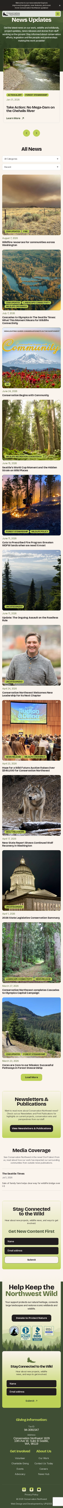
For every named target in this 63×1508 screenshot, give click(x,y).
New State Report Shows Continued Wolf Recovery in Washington (27, 844)
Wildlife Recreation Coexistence (24, 456)
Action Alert (15, 95)
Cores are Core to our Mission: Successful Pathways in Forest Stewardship (27, 1067)
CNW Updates (13, 231)
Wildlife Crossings (16, 306)
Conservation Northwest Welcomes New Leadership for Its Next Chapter (27, 694)
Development (33, 1503)
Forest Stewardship (36, 95)
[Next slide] (36, 133)
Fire (25, 231)
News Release (13, 757)
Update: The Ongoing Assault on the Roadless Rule (30, 619)
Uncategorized (14, 607)
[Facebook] (31, 1489)
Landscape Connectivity (36, 302)
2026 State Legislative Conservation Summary (31, 917)
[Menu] (57, 14)
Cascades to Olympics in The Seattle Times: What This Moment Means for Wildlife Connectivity (29, 320)
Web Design (17, 1503)
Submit (31, 1259)
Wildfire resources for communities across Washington (28, 244)
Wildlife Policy (39, 531)
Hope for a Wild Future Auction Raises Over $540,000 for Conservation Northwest (28, 769)
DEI (7, 384)
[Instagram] (24, 1489)
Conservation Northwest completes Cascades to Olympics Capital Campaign (30, 991)
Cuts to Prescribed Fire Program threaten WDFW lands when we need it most (27, 544)
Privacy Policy (31, 1494)
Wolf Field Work (15, 832)
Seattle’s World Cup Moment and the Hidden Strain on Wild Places (29, 469)
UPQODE (48, 1503)
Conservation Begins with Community (25, 395)
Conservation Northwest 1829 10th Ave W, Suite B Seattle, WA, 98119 (31, 1441)
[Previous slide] (26, 133)
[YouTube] (39, 1489)
